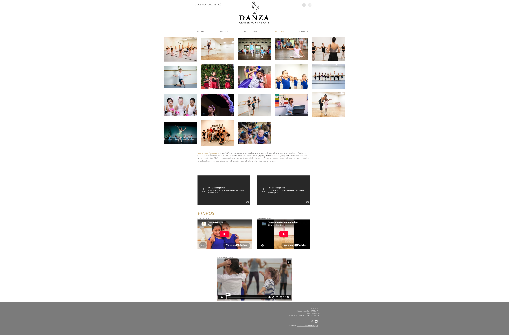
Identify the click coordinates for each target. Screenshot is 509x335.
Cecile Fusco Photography (307, 325)
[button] (224, 31)
